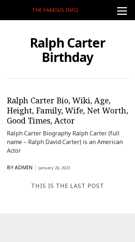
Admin (23, 167)
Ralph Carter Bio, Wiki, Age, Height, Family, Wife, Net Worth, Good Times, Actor (67, 110)
